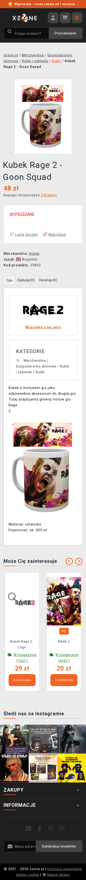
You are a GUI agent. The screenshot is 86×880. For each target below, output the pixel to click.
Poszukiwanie (65, 33)
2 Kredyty (49, 195)
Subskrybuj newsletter (59, 846)
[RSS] (62, 828)
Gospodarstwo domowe (36, 366)
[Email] (28, 828)
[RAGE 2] (64, 601)
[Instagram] (51, 828)
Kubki (40, 372)
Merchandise (35, 360)
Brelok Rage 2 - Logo (22, 644)
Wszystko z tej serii (43, 327)
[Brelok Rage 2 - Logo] (22, 601)
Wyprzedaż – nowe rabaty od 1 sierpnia (46, 4)
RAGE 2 (64, 641)
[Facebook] (39, 828)
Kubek (34, 254)
